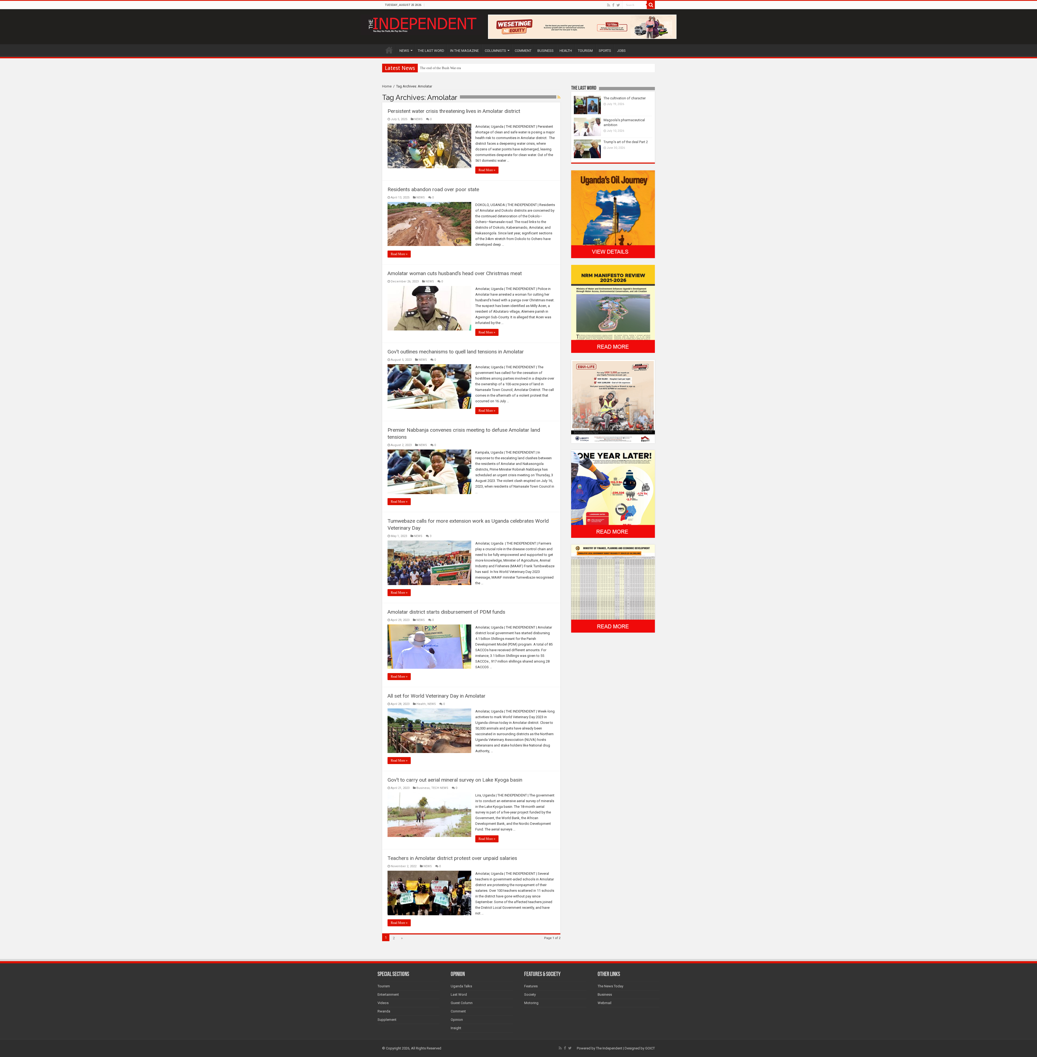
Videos (383, 1003)
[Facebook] (613, 5)
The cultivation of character (625, 98)
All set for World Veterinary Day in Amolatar (437, 696)
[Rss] (609, 5)
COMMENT (523, 51)
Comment (458, 1011)
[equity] (613, 401)
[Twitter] (618, 5)
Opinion (457, 1020)
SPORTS (605, 51)
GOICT (650, 1048)
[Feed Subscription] (558, 97)
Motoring (531, 1003)
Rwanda (384, 1011)
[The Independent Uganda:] (422, 23)
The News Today (610, 986)
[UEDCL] (613, 494)
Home (387, 86)
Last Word (459, 994)
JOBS (621, 51)
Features (531, 986)
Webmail (604, 1003)
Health (421, 704)
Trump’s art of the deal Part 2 (626, 142)
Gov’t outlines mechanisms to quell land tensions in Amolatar (456, 352)
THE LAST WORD (431, 51)
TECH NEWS (439, 788)
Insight (456, 1028)
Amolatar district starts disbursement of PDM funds (446, 612)
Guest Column (462, 1003)
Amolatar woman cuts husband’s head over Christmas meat (455, 273)
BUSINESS (545, 51)
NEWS (404, 51)
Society (530, 994)
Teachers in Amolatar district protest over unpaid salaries (452, 858)
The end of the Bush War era (440, 68)
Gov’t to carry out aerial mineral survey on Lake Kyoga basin (455, 780)
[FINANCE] (613, 588)
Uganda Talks (461, 986)
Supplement (387, 1020)
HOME (389, 50)
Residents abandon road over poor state (433, 189)
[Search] (651, 5)
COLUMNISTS (495, 51)
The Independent (609, 1048)
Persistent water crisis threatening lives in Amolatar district (454, 111)
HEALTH (566, 51)
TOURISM (585, 51)
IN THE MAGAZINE (464, 51)
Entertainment (388, 994)
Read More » (487, 170)
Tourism (384, 986)
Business (423, 788)
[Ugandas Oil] (613, 214)
